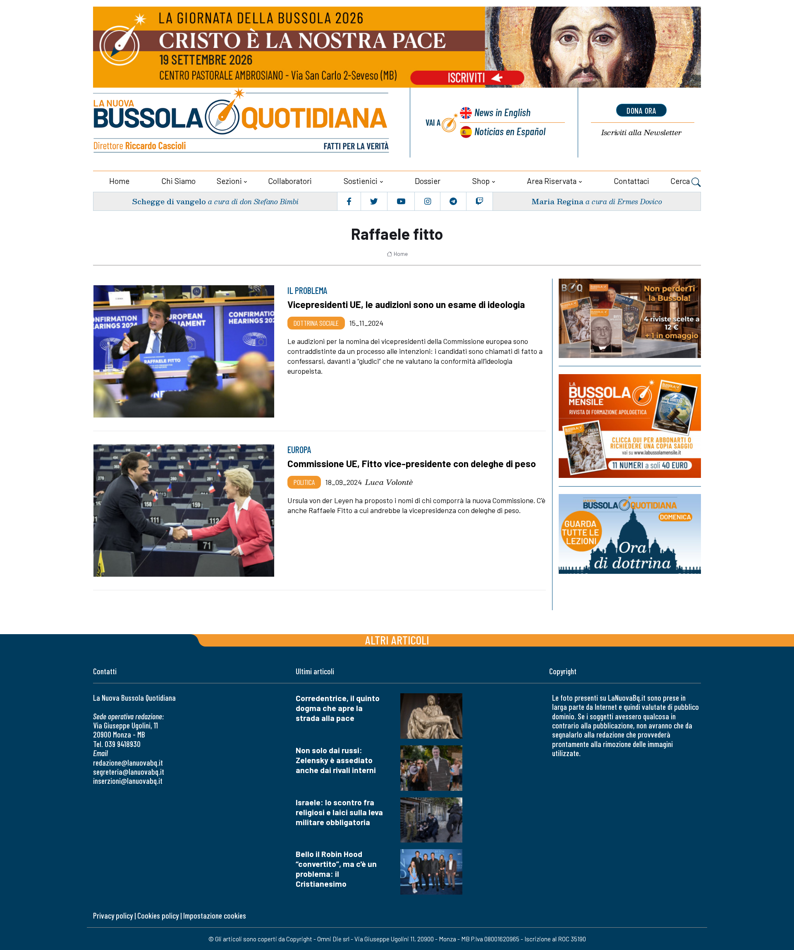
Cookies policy (158, 915)
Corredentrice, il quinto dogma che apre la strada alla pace (338, 708)
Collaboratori (290, 181)
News (502, 111)
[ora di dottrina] (630, 534)
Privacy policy (113, 915)
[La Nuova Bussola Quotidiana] (242, 123)
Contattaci (631, 181)
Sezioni (229, 181)
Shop (481, 181)
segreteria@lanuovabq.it (128, 771)
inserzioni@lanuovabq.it (128, 780)
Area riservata (551, 181)
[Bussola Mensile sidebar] (630, 426)
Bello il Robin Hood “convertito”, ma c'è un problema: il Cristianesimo (336, 868)
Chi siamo (178, 181)
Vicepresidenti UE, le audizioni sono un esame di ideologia (406, 304)
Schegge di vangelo (169, 201)
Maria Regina (557, 201)
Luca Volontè (389, 482)
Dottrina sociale (316, 322)
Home (119, 181)
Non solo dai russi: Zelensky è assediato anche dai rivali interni (336, 760)
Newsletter (641, 132)
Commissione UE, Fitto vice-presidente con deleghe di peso (411, 463)
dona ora (641, 110)
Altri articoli (397, 640)
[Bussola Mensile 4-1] (630, 318)
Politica (304, 482)
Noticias (509, 130)
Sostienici (361, 181)
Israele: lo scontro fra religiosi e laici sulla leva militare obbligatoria (339, 812)
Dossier (427, 181)
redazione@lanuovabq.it (128, 762)
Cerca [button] (680, 181)
